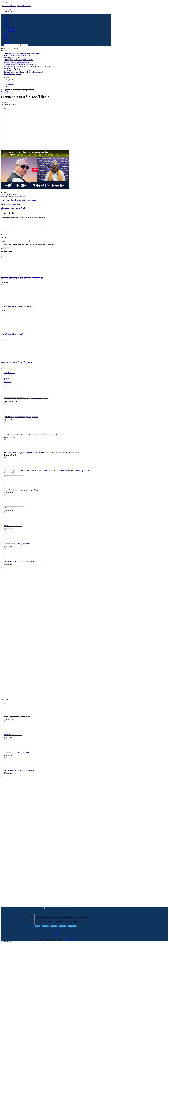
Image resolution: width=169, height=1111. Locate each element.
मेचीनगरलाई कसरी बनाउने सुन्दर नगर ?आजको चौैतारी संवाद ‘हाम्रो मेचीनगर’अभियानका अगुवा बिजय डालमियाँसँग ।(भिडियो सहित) (41, 453)
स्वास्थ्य (6, 22)
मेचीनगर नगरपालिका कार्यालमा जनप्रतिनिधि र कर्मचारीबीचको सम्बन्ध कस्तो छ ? (26, 399)
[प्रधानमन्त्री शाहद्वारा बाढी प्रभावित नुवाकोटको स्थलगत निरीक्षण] (18, 274)
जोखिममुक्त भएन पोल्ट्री (11, 68)
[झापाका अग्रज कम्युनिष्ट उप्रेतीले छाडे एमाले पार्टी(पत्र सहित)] (14, 415)
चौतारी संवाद (11, 28)
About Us (45, 926)
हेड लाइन (7, 90)
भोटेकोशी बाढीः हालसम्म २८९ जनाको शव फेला (17, 55)
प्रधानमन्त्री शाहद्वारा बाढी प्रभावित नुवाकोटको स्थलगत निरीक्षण (22, 53)
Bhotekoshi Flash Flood (11, 57)
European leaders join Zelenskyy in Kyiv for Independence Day (24, 72)
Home (3, 90)
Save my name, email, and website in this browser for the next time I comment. (28, 245)
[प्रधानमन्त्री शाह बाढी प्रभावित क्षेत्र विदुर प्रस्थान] (18, 358)
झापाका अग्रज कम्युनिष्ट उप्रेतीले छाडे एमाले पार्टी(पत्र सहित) (21, 417)
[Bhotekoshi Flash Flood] (18, 330)
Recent (6, 380)
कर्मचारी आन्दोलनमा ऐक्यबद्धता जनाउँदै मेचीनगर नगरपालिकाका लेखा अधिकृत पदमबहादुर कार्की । (31, 435)
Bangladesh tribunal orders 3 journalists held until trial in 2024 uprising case (28, 66)
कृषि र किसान (7, 20)
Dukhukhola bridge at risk (12, 74)
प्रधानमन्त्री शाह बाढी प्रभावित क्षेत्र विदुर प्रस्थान (18, 59)
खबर (5, 18)
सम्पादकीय (7, 38)
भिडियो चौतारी (11, 30)
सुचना (5, 39)
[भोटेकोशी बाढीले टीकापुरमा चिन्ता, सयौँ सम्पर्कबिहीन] (14, 560)
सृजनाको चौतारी (12, 32)
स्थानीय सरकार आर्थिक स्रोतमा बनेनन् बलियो (17, 70)
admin (3, 103)
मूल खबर (6, 17)
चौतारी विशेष (7, 26)
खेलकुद (6, 24)
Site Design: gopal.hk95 (69, 939)
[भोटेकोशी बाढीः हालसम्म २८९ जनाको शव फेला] (18, 302)
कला (5, 34)
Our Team (54, 926)
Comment (4, 231)
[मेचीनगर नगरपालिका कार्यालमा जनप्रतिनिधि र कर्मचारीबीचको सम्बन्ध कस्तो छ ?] (14, 397)
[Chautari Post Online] (16, 6)
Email (3, 238)
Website (3, 241)
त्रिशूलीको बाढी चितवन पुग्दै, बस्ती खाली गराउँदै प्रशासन (20, 64)
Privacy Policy (72, 926)
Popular (6, 378)
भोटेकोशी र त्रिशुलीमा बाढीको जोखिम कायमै (16, 63)
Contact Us (62, 926)
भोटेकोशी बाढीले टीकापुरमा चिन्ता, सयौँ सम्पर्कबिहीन (18, 61)
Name (3, 234)
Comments (7, 382)
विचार (5, 36)
